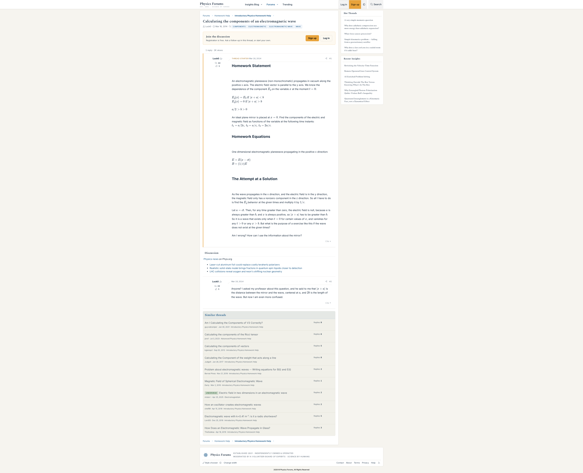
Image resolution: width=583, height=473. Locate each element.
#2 (330, 281)
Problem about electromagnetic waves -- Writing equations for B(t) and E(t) (248, 369)
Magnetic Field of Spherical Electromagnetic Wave (233, 381)
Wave (298, 26)
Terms (357, 462)
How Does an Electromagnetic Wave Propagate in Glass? (237, 427)
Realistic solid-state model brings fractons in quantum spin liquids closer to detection (256, 268)
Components (239, 26)
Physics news (211, 259)
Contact (340, 462)
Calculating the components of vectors (227, 346)
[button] (261, 4)
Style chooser (211, 462)
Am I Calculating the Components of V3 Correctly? (234, 322)
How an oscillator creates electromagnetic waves (233, 404)
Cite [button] (327, 241)
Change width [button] (230, 462)
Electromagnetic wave (281, 26)
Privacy (365, 462)
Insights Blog (252, 4)
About (349, 462)
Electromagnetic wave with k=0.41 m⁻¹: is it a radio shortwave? (241, 416)
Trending (287, 4)
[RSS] (379, 462)
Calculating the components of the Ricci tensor (231, 334)
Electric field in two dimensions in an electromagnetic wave (253, 392)
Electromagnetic (257, 26)
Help (373, 462)
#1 (330, 58)
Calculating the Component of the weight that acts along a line (240, 357)
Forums (271, 4)
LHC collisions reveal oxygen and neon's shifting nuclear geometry (246, 271)
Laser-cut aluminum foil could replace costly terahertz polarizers (245, 264)
